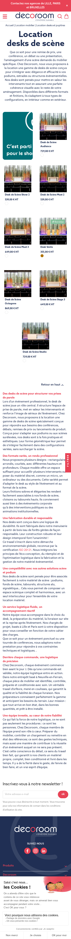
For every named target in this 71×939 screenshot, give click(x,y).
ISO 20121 (25, 550)
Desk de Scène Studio (35, 352)
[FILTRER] (68, 469)
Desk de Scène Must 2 (52, 195)
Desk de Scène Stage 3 (52, 300)
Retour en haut (53, 385)
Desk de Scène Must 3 (17, 247)
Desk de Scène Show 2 (17, 195)
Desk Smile (46, 247)
